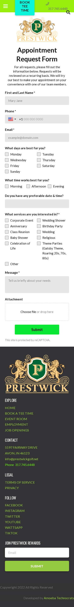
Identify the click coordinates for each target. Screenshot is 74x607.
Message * (12, 272)
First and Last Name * (20, 92)
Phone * (10, 111)
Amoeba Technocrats (59, 598)
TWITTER (12, 516)
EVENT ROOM (16, 419)
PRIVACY (12, 488)
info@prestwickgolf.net (21, 459)
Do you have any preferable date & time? (34, 196)
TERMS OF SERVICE (20, 482)
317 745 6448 (58, 8)
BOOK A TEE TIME (19, 413)
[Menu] (5, 6)
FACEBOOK (14, 505)
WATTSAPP (14, 527)
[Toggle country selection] (12, 119)
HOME (10, 408)
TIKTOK (11, 533)
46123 (24, 453)
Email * (9, 129)
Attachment (14, 299)
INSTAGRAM (15, 511)
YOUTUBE (13, 522)
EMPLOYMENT (16, 424)
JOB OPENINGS (17, 430)
